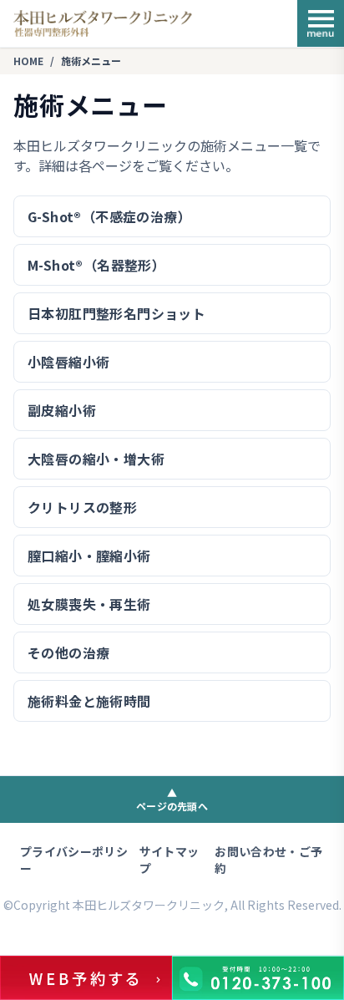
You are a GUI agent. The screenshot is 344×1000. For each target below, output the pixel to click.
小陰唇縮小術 (68, 362)
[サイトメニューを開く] (320, 23)
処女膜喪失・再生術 (89, 604)
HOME (28, 61)
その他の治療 (68, 652)
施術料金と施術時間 (89, 701)
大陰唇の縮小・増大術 (96, 459)
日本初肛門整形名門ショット (116, 313)
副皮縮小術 (62, 410)
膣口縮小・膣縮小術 (89, 556)
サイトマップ (169, 859)
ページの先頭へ (172, 799)
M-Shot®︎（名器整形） (96, 265)
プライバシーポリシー (74, 859)
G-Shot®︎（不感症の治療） (109, 216)
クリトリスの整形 (82, 507)
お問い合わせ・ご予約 (268, 859)
